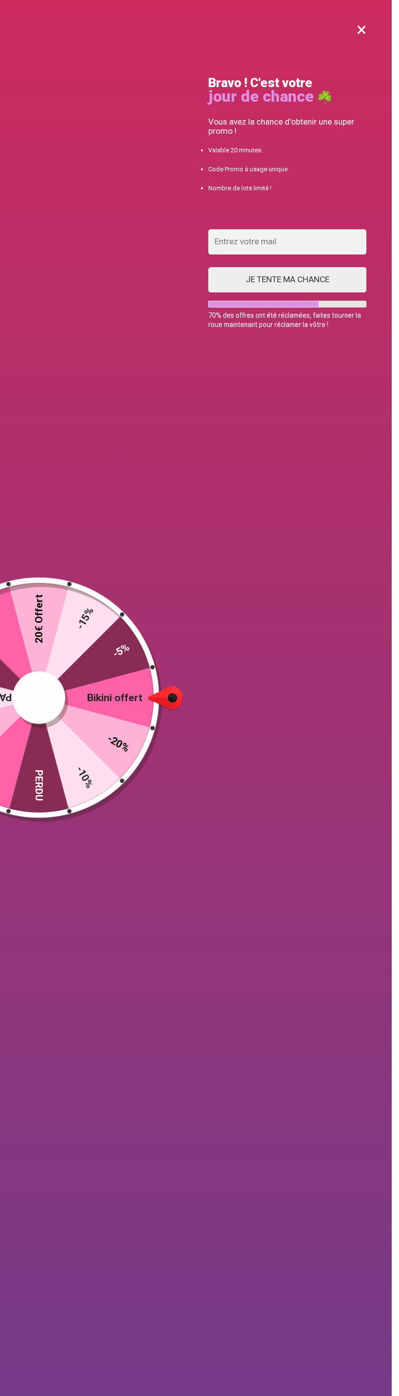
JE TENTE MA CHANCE (287, 279)
